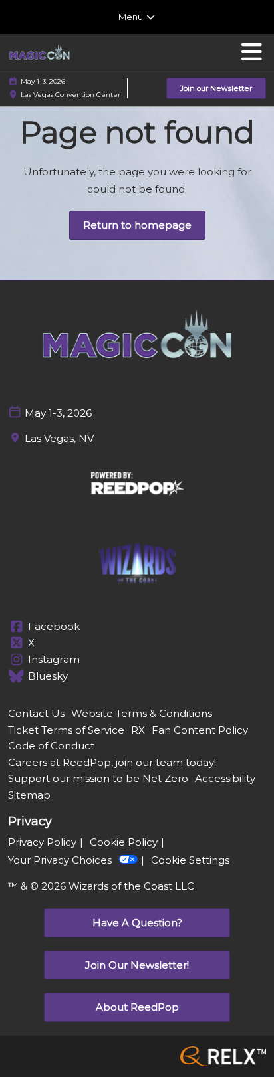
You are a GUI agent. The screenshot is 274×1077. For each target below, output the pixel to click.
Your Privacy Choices (60, 860)
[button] (216, 89)
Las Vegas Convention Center (70, 94)
